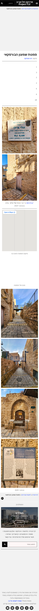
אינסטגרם (23, 534)
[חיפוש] (2, 3)
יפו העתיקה (28, 58)
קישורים (15, 534)
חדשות (25, 531)
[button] (36, 3)
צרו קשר (8, 537)
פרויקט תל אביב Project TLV (24, 3)
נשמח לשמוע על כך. (15, 601)
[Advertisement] (19, 30)
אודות (8, 534)
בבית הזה (29, 203)
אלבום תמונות (9, 531)
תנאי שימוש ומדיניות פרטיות (23, 537)
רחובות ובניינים (26, 9)
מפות (31, 534)
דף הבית (35, 9)
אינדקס (18, 531)
